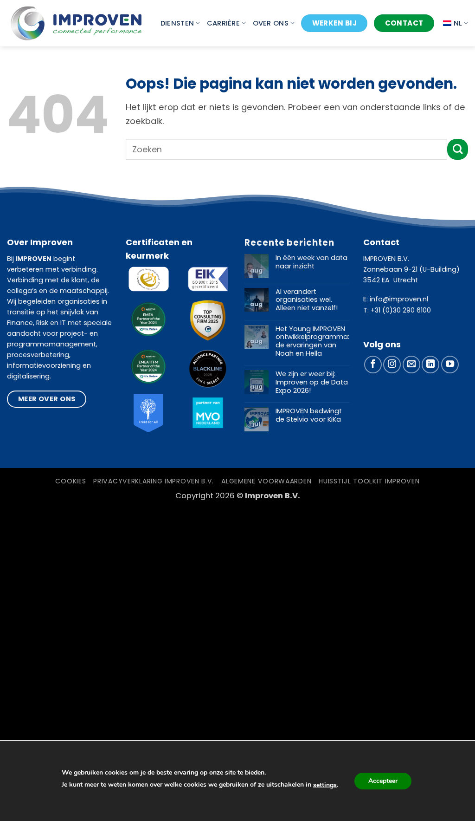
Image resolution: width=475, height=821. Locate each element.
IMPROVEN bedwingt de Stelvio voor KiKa (309, 415)
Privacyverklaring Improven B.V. (153, 481)
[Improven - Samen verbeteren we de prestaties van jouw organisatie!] (76, 23)
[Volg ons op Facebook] (373, 364)
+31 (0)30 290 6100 (401, 310)
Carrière (223, 23)
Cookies (70, 481)
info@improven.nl (399, 299)
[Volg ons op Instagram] (392, 364)
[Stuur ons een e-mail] (411, 364)
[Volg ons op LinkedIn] (430, 364)
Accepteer (383, 780)
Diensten (177, 23)
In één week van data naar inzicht (311, 262)
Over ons (271, 23)
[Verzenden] (457, 149)
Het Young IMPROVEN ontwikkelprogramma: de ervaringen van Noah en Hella (312, 341)
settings (325, 785)
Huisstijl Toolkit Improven (369, 481)
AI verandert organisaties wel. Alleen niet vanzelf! (307, 300)
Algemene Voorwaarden (266, 481)
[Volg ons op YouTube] (450, 364)
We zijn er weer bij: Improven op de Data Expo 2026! (312, 382)
